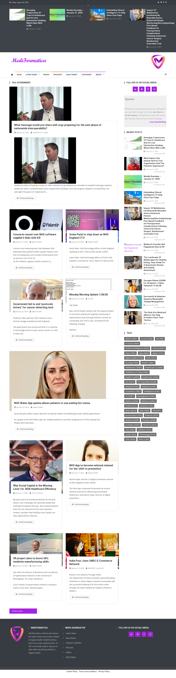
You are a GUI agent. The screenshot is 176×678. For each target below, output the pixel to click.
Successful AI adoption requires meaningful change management (154, 299)
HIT (129, 382)
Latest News (31, 74)
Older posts (18, 611)
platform (132, 420)
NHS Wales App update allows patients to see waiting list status (52, 403)
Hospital (131, 386)
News (130, 410)
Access (146, 339)
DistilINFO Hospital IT (96, 568)
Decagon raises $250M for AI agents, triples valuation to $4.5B (154, 283)
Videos (46, 74)
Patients (151, 415)
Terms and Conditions (88, 671)
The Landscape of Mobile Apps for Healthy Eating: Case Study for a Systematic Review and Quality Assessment (155, 263)
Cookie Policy (71, 671)
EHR (151, 358)
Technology (147, 434)
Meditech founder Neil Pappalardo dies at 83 (154, 245)
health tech (150, 377)
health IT (132, 377)
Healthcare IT (153, 367)
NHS (144, 410)
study (130, 434)
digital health (134, 358)
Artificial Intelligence (137, 348)
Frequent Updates (73, 643)
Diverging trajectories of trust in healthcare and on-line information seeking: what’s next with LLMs (36, 18)
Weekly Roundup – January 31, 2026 (75, 11)
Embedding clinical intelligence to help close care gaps (116, 12)
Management (146, 396)
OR (157, 410)
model (131, 406)
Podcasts (57, 74)
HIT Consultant (37, 493)
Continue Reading (26, 198)
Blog (19, 74)
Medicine (148, 401)
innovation (132, 391)
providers (132, 425)
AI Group (132, 343)
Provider (148, 420)
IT (129, 396)
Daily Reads (71, 638)
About (99, 74)
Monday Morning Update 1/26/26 (88, 294)
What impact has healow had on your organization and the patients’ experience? (154, 162)
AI (160, 339)
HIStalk (90, 298)
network (146, 406)
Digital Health (37, 242)
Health (148, 362)
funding (131, 362)
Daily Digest (71, 74)
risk (129, 430)
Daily (130, 353)
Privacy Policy (104, 671)
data (144, 353)
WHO (144, 439)
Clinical (159, 348)
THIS (130, 439)
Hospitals (149, 386)
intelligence (152, 391)
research (149, 425)
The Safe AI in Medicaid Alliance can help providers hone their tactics (155, 316)
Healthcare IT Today (40, 132)
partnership (133, 415)
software (144, 430)
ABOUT (131, 339)
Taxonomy (86, 74)
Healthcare (133, 367)
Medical (131, 401)
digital (158, 353)
